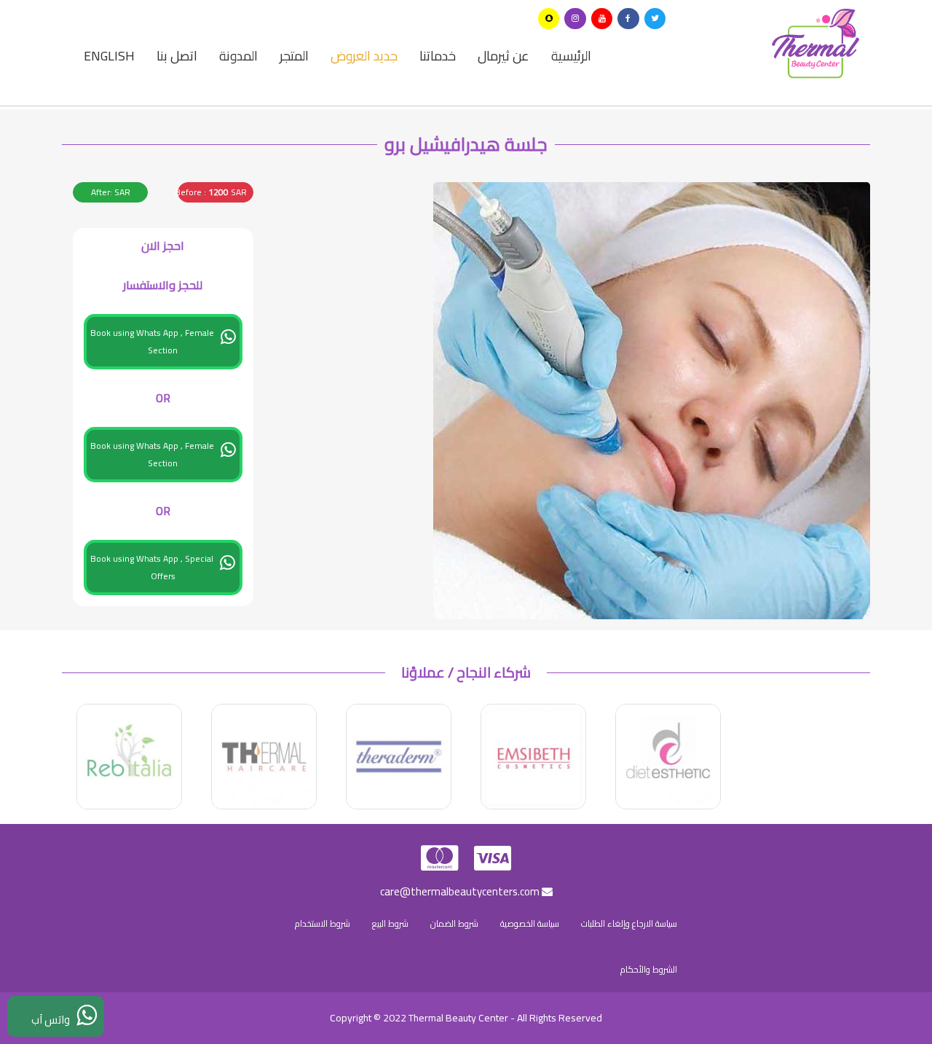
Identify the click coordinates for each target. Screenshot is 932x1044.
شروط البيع (390, 923)
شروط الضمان (454, 923)
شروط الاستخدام (322, 923)
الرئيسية (571, 56)
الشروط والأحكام (648, 969)
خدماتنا (437, 56)
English (109, 56)
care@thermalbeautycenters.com (461, 891)
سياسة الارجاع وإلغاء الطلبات (629, 923)
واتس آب (53, 1019)
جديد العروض (364, 56)
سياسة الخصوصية (529, 923)
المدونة (238, 56)
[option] (668, 756)
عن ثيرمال (503, 56)
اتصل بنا (177, 56)
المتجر (294, 56)
